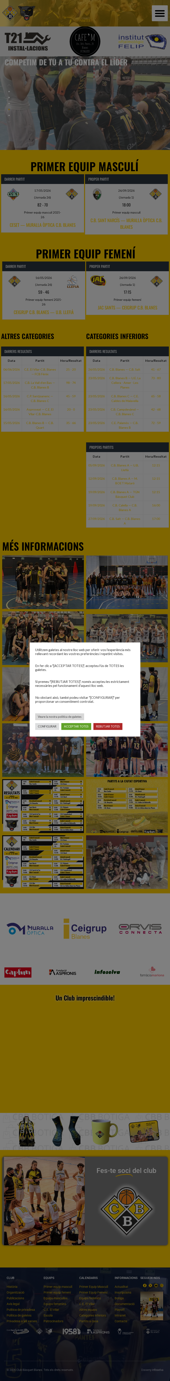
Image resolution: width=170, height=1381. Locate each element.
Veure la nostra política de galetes (59, 716)
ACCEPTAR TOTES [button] (76, 726)
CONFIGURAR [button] (47, 726)
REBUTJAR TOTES (108, 726)
